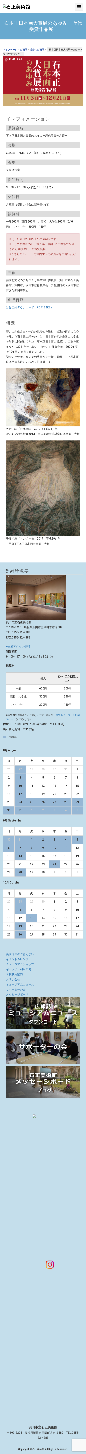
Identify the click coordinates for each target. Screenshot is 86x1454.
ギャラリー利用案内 (18, 969)
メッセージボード (17, 994)
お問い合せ (13, 979)
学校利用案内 (14, 974)
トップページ (10, 49)
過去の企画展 (37, 49)
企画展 (23, 49)
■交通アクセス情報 (18, 646)
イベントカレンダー (18, 959)
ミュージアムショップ (20, 964)
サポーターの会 (16, 989)
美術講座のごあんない (20, 954)
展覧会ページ (63, 715)
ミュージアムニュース (20, 984)
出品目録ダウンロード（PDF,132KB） (29, 307)
